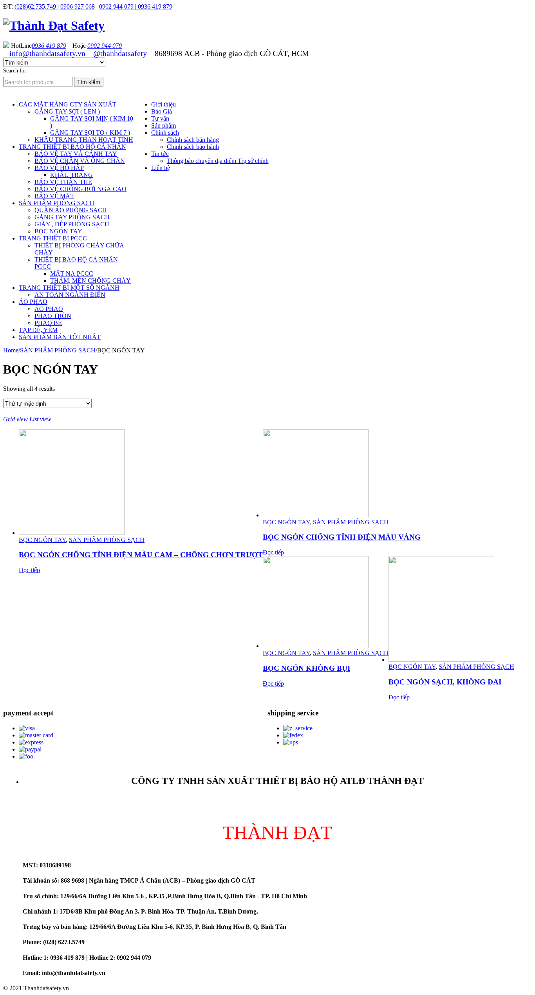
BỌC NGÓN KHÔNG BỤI (306, 668)
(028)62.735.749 (36, 6)
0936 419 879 (154, 6)
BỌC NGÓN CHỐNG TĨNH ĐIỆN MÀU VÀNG (342, 537)
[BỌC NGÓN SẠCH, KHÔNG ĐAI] (451, 609)
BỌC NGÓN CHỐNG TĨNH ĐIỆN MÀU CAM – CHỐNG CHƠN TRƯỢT (141, 555)
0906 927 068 (77, 6)
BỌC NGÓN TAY (42, 539)
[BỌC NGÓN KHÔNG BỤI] (326, 603)
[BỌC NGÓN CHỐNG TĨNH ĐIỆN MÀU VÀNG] (342, 474)
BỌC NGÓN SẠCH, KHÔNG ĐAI (445, 682)
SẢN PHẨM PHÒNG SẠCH (58, 350)
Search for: (15, 71)
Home (10, 350)
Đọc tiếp (29, 570)
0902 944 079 (117, 6)
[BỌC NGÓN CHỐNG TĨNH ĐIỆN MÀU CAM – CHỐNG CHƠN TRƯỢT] (141, 482)
